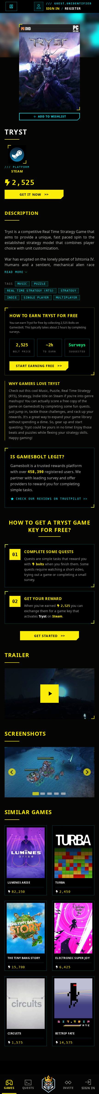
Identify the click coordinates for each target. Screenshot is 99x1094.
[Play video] (49, 693)
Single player (36, 297)
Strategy (68, 290)
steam (17, 171)
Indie (12, 297)
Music (22, 283)
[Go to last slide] (12, 772)
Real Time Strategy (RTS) (30, 290)
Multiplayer (66, 297)
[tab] (35, 793)
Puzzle (40, 283)
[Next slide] (87, 772)
